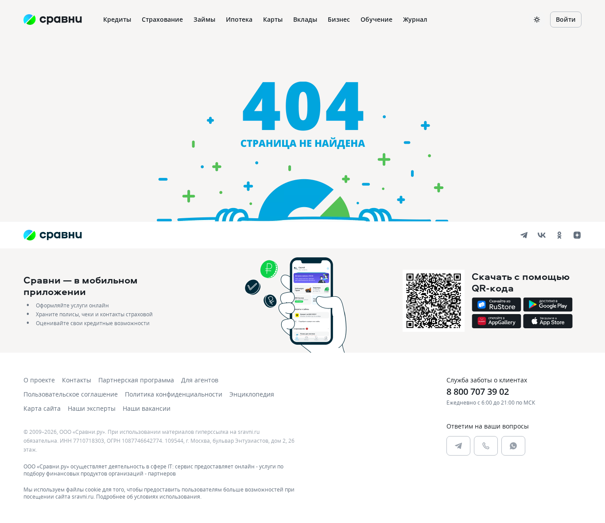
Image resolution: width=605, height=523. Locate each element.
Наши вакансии (147, 408)
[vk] (541, 235)
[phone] (486, 446)
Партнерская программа (136, 380)
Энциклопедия (251, 394)
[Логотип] (52, 235)
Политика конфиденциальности (173, 394)
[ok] (559, 235)
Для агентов (199, 380)
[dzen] (577, 235)
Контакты (76, 380)
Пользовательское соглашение (70, 394)
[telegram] (524, 235)
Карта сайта (42, 408)
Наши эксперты (92, 408)
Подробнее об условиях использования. (149, 496)
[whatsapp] (513, 446)
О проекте (39, 380)
